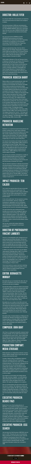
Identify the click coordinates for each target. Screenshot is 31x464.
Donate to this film (16, 462)
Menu (3, 2)
